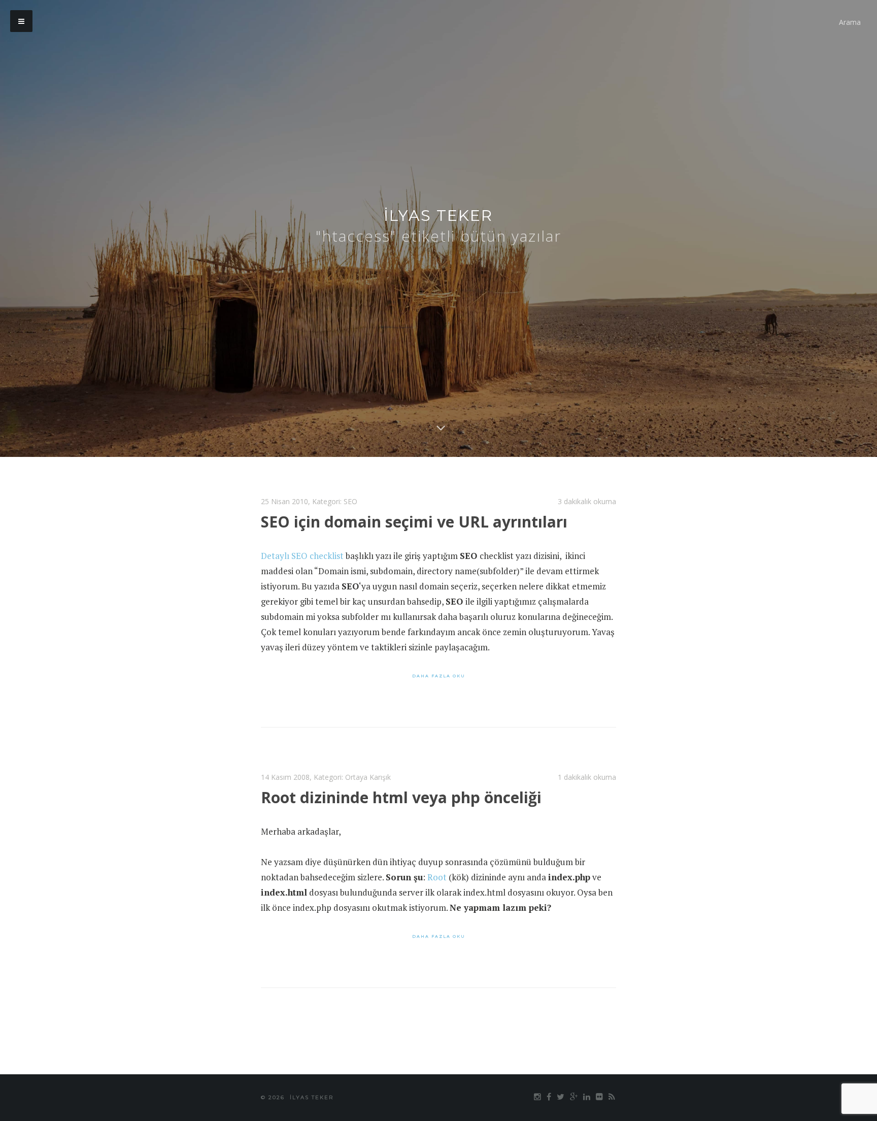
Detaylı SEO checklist (302, 556)
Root (437, 877)
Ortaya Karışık (368, 777)
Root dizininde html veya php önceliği (401, 797)
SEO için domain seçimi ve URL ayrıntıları (414, 521)
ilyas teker (438, 215)
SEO (350, 501)
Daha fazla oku (438, 675)
